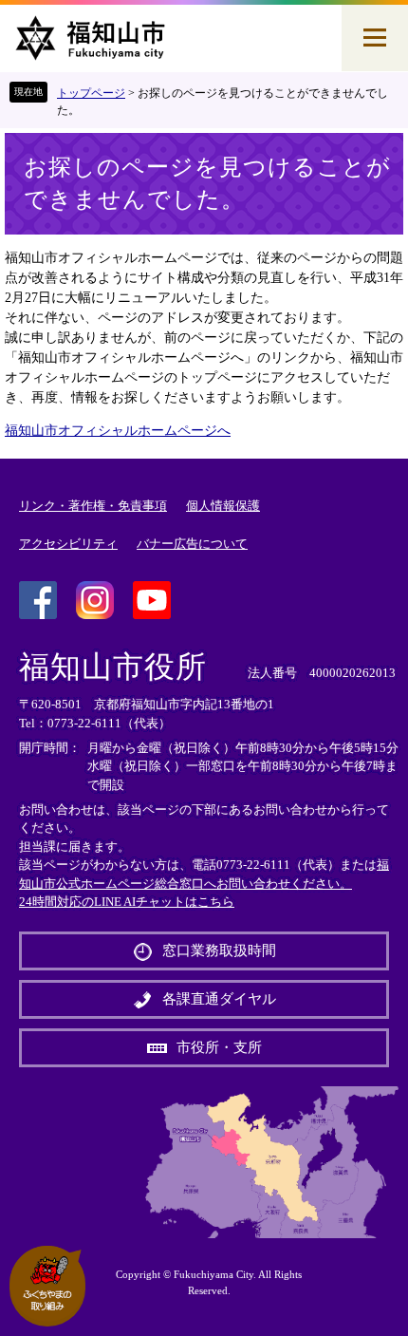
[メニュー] (375, 38)
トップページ (91, 93)
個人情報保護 (223, 506)
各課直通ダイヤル (219, 999)
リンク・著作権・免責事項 (93, 506)
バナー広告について (192, 543)
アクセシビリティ (68, 543)
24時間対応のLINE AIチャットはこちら (126, 901)
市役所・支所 (219, 1047)
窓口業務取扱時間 (219, 950)
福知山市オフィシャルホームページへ (118, 430)
